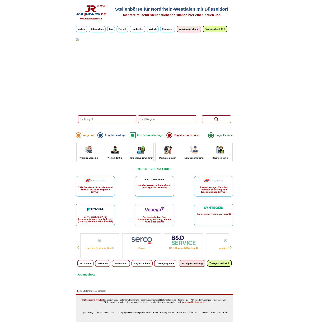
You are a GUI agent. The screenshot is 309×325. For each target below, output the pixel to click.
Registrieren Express (187, 135)
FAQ (192, 300)
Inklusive (103, 263)
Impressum (108, 300)
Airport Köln (116, 312)
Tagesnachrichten (102, 312)
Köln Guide (194, 312)
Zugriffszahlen (142, 263)
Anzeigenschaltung (188, 29)
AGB (116, 300)
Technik (122, 29)
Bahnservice (182, 312)
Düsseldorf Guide (208, 312)
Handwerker (137, 29)
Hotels (155, 312)
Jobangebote (97, 29)
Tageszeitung (87, 312)
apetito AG (225, 248)
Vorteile (81, 29)
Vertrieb (153, 29)
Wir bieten (85, 263)
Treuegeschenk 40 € (215, 29)
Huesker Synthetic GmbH (100, 248)
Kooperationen (219, 300)
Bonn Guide (222, 312)
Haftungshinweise (168, 300)
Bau (111, 29)
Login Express (224, 135)
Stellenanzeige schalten (114, 302)
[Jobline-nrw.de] (91, 19)
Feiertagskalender (168, 312)
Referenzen (167, 29)
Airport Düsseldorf (131, 312)
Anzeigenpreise (165, 263)
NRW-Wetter (145, 312)
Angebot (88, 135)
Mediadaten (120, 263)
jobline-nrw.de (95, 300)
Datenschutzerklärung (129, 300)
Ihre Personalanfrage (150, 135)
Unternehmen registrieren (137, 302)
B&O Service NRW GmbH (183, 248)
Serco (141, 248)
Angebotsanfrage (115, 135)
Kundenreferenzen (203, 300)
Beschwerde (183, 300)
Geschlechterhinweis (149, 300)
